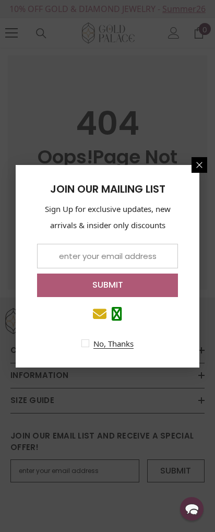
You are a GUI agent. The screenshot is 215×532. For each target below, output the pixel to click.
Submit (107, 285)
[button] (192, 509)
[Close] (199, 165)
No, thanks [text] (113, 343)
